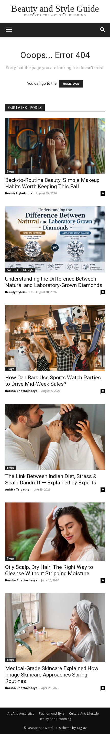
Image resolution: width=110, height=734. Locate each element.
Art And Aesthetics (20, 713)
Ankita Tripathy (17, 489)
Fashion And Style (51, 713)
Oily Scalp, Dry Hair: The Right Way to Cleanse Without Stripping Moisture (49, 570)
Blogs (10, 171)
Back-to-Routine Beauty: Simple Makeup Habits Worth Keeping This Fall (52, 183)
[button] (103, 30)
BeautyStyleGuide (18, 193)
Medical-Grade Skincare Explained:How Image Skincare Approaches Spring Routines (51, 674)
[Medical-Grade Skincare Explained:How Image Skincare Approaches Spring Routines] (55, 627)
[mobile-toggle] (9, 30)
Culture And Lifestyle (20, 270)
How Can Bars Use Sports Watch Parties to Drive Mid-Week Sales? (53, 381)
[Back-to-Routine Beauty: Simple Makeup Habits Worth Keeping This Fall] (55, 146)
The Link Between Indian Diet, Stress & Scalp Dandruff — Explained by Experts (50, 479)
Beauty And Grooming (55, 719)
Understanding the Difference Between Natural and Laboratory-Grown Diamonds (53, 282)
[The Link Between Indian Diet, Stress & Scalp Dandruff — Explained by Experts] (55, 437)
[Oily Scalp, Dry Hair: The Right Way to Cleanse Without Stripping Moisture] (55, 531)
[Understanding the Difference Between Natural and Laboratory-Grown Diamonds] (55, 239)
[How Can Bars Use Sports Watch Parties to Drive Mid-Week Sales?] (55, 338)
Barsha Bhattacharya (21, 391)
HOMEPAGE (71, 83)
